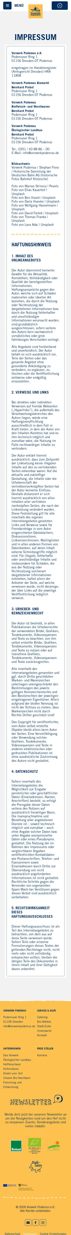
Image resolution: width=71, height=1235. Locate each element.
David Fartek (34, 213)
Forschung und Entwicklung (12, 1085)
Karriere (42, 1055)
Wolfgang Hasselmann (40, 205)
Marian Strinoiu (36, 186)
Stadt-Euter (44, 1026)
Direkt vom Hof (13, 1073)
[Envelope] (28, 1222)
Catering (42, 1017)
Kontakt (42, 1035)
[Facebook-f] (35, 1222)
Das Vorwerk (11, 1055)
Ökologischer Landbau (17, 1060)
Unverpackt (44, 1031)
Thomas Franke (35, 217)
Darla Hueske (34, 201)
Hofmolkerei (11, 1069)
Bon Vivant (32, 197)
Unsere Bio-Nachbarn (16, 1078)
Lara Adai (31, 224)
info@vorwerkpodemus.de (41, 153)
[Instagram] (43, 1222)
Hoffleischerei (12, 1064)
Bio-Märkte (44, 1022)
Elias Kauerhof (35, 190)
